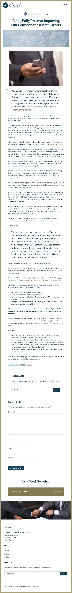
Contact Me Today (19, 492)
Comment (11, 412)
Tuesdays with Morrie (21, 109)
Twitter (6, 554)
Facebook (7, 550)
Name (10, 439)
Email (10, 448)
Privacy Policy (34, 586)
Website (10, 458)
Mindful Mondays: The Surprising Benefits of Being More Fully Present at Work (41, 280)
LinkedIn (7, 557)
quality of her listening (56, 144)
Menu (65, 4)
